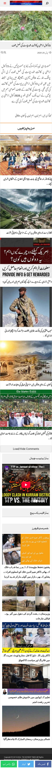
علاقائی (17, 116)
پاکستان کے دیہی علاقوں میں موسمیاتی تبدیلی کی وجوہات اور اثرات (29, 384)
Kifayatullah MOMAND (30, 760)
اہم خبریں (38, 116)
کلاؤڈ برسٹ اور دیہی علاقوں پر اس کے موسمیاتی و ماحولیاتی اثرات (29, 233)
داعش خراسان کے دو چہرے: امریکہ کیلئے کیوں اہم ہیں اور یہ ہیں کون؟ (27, 282)
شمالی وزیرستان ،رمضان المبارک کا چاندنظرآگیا (26, 739)
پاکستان (23, 116)
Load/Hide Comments (26, 448)
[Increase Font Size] (5, 52)
